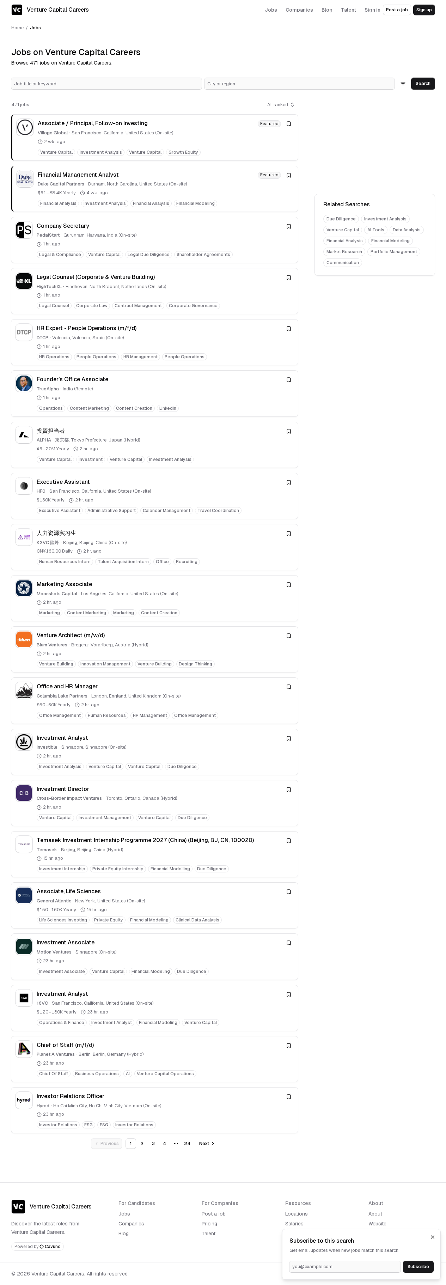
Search (423, 83)
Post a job (397, 10)
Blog (123, 1233)
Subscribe (418, 1266)
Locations (296, 1214)
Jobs (124, 1214)
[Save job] (289, 124)
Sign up (424, 10)
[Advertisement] (375, 143)
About (375, 1214)
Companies (131, 1223)
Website (377, 1223)
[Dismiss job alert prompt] (433, 1237)
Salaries (294, 1223)
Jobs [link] (35, 28)
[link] (154, 137)
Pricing (209, 1223)
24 (187, 1143)
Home (17, 28)
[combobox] (106, 83)
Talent (208, 1233)
